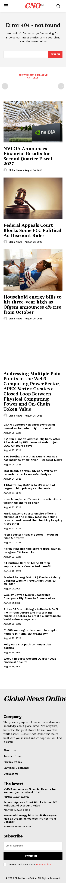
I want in (31, 856)
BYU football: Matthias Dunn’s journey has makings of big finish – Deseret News (33, 458)
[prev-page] (5, 86)
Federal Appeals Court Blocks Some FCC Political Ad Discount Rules (32, 230)
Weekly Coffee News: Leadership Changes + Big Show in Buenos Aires (29, 596)
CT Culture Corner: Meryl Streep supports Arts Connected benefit (27, 564)
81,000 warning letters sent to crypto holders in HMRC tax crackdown (30, 631)
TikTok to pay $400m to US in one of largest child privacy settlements (29, 486)
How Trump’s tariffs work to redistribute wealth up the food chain (32, 500)
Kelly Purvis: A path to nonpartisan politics (28, 646)
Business (9, 826)
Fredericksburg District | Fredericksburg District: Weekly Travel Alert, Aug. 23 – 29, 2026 (32, 581)
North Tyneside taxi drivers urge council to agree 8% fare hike (32, 550)
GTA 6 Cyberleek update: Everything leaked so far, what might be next (29, 426)
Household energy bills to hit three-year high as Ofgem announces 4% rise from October (33, 304)
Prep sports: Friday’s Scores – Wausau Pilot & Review (31, 536)
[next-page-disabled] (61, 86)
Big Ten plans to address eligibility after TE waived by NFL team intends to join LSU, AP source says (32, 442)
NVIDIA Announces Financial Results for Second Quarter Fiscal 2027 (28, 156)
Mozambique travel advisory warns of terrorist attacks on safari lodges (30, 472)
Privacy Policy (43, 864)
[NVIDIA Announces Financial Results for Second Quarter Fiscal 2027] (33, 121)
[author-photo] (6, 170)
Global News (15, 170)
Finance (8, 797)
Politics (8, 810)
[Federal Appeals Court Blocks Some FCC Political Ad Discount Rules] (33, 198)
